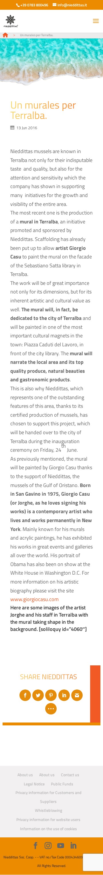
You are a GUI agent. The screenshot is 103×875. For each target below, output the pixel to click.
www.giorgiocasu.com (34, 599)
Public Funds (62, 784)
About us (25, 775)
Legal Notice (34, 784)
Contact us (70, 775)
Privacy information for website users (48, 819)
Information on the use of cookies (48, 829)
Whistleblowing (48, 810)
